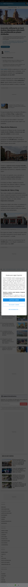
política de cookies (13, 289)
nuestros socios (19, 277)
